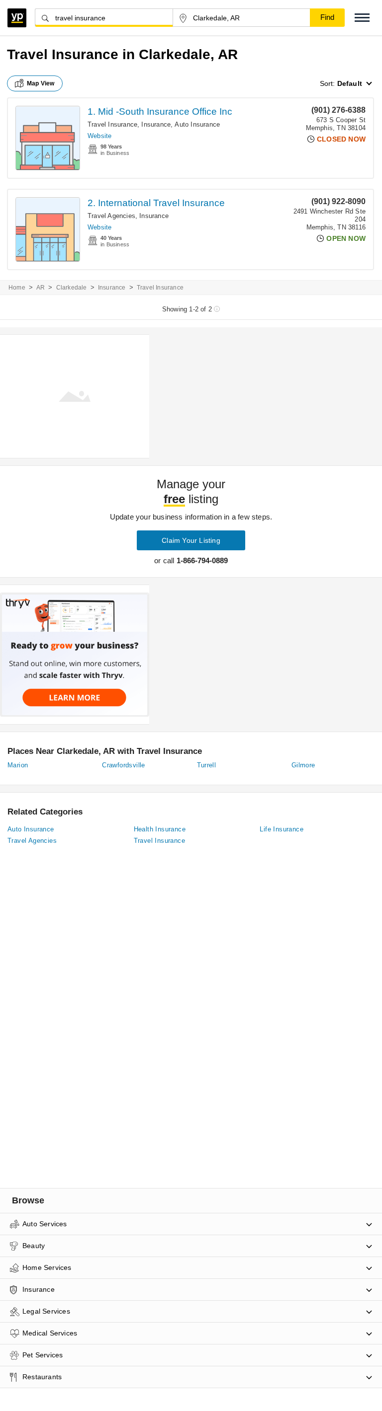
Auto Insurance (197, 124)
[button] (362, 17)
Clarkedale (71, 287)
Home (16, 287)
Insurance (156, 124)
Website (99, 136)
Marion (17, 765)
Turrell (206, 765)
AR (40, 287)
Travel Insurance (112, 124)
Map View (41, 83)
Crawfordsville (123, 765)
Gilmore (303, 765)
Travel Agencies (111, 216)
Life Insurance (281, 829)
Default (349, 83)
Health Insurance (160, 829)
